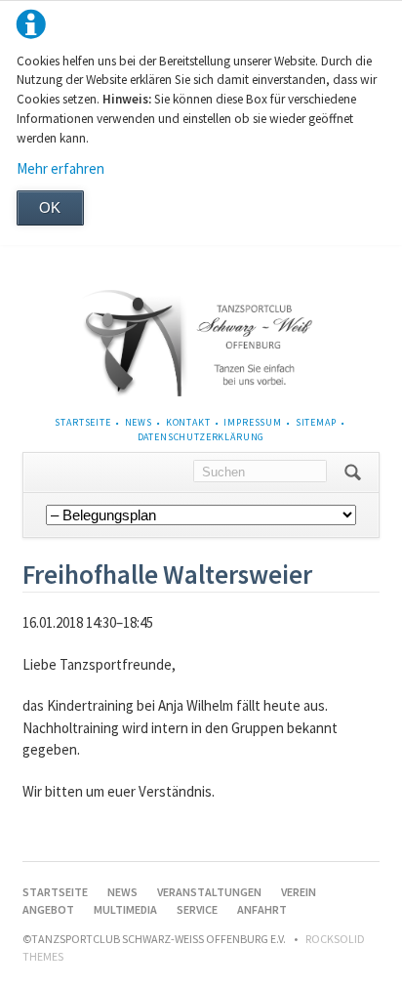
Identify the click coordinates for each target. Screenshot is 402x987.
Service (197, 909)
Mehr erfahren (60, 168)
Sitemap (316, 422)
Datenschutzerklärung (201, 437)
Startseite (82, 422)
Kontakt (188, 422)
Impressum (252, 422)
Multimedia (125, 909)
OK (49, 207)
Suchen (353, 472)
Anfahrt (262, 909)
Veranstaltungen (209, 891)
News (138, 422)
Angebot (48, 909)
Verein (298, 891)
